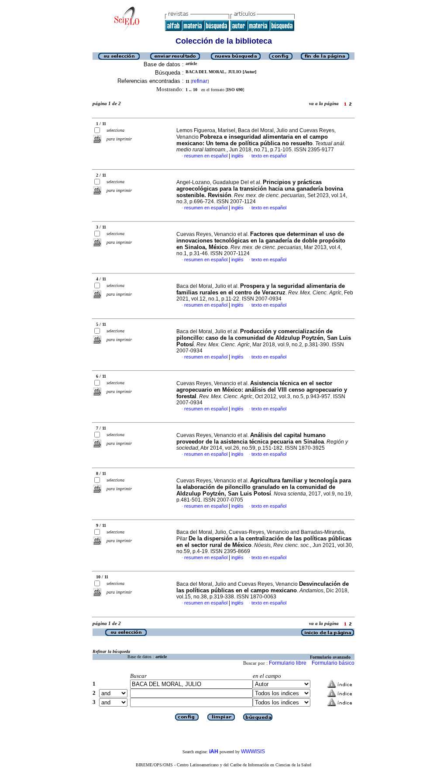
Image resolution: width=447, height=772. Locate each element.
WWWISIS (253, 751)
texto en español (268, 155)
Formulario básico (333, 663)
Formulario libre (287, 663)
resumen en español (205, 155)
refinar (199, 81)
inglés (237, 155)
